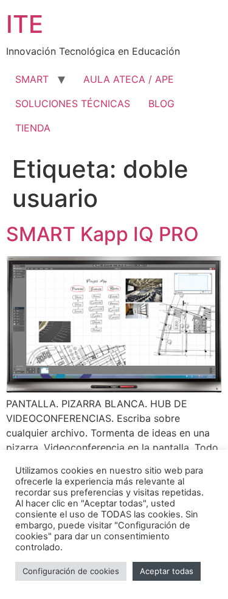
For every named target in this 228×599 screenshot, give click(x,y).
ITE (24, 24)
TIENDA (32, 128)
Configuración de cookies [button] (70, 571)
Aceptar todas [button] (166, 571)
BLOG (161, 103)
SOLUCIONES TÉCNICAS (72, 103)
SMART (32, 79)
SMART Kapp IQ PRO (102, 234)
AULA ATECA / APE (128, 79)
